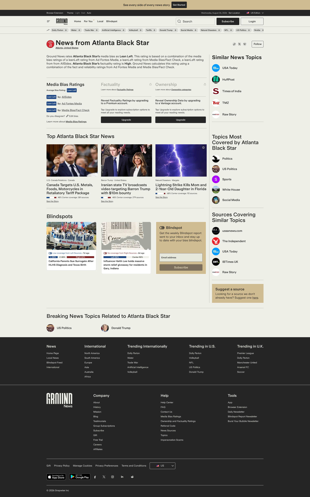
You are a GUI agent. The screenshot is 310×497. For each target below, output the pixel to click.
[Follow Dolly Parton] (65, 30)
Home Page (52, 353)
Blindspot (111, 21)
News (51, 346)
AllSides (67, 97)
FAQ (163, 407)
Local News (52, 358)
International (52, 367)
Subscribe (228, 21)
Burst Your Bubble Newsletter (243, 421)
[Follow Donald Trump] (175, 30)
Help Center (167, 402)
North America (92, 353)
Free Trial (98, 440)
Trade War (89, 30)
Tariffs (149, 30)
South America (92, 358)
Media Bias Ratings (76, 121)
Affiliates (97, 449)
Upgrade (126, 119)
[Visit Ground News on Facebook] (95, 477)
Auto (89, 13)
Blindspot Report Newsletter (242, 416)
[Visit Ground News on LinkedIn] (122, 477)
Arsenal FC (243, 367)
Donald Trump (166, 30)
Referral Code (168, 426)
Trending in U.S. (202, 346)
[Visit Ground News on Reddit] (132, 477)
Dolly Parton (57, 30)
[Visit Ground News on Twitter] (104, 477)
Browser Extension (54, 13)
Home (77, 21)
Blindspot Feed (54, 362)
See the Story (52, 201)
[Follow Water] (79, 30)
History (97, 407)
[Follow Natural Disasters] (219, 30)
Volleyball (133, 30)
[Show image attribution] (94, 147)
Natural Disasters (208, 30)
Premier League (245, 353)
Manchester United (247, 362)
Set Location (234, 13)
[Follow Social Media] (195, 30)
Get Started (179, 5)
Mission (97, 411)
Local (100, 21)
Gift (95, 435)
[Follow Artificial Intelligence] (123, 30)
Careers (97, 444)
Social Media (187, 30)
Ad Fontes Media (72, 103)
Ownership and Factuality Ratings (178, 421)
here (255, 297)
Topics (164, 435)
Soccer (241, 372)
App (230, 402)
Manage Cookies (82, 465)
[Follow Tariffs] (154, 30)
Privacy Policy (62, 465)
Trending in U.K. (250, 346)
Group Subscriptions (104, 426)
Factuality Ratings (125, 89)
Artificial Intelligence (111, 30)
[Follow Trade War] (96, 30)
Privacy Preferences (106, 465)
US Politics (241, 30)
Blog (95, 416)
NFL (226, 30)
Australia (88, 372)
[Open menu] (48, 21)
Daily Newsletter (236, 411)
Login (252, 21)
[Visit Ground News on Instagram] (112, 476)
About (96, 402)
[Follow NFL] (231, 30)
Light (77, 13)
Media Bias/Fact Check (75, 110)
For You (88, 21)
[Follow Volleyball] (140, 30)
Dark (83, 13)
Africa (87, 376)
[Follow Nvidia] (263, 30)
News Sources (168, 430)
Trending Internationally (147, 346)
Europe (88, 362)
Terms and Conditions (134, 465)
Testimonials (99, 421)
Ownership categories (181, 89)
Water (74, 30)
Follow (258, 44)
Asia (86, 367)
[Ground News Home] (61, 21)
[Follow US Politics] (249, 30)
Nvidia (257, 30)
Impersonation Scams (172, 440)
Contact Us (166, 411)
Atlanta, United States (67, 47)
